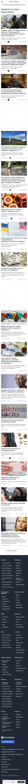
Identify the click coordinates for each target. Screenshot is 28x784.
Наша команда (6, 764)
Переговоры (5, 667)
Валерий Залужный (7, 694)
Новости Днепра (6, 568)
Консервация (19, 717)
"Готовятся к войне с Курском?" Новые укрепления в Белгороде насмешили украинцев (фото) (13, 62)
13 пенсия (5, 714)
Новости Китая (6, 645)
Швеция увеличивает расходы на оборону (13, 504)
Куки (13, 782)
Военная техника (6, 674)
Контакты (4, 761)
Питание (18, 619)
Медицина (18, 573)
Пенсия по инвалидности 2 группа (6, 718)
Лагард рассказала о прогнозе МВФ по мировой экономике (12, 391)
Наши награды (6, 759)
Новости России (6, 640)
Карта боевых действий (6, 661)
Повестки (18, 660)
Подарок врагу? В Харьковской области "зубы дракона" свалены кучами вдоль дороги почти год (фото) (13, 33)
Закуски (18, 727)
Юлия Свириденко (7, 706)
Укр (26, 1)
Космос (4, 619)
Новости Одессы (6, 570)
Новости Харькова (7, 565)
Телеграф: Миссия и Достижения (10, 769)
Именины (18, 696)
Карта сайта (5, 766)
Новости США (6, 637)
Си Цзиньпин (5, 689)
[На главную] (14, 1)
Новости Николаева (7, 587)
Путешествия (19, 642)
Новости (3, 560)
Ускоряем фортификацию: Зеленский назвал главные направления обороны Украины (13, 91)
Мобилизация (19, 657)
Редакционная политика (8, 751)
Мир (2, 632)
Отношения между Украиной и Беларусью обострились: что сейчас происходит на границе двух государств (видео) (13, 179)
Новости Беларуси (7, 647)
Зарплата (18, 563)
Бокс (17, 597)
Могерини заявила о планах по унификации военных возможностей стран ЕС (13, 534)
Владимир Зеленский (5, 683)
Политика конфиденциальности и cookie (12, 749)
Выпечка (18, 714)
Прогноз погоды (20, 584)
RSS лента (5, 772)
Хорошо (21, 782)
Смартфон (5, 627)
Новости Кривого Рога (6, 579)
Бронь (17, 663)
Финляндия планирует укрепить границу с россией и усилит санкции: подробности (13, 148)
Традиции (18, 689)
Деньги (4, 596)
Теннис (18, 600)
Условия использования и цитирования (12, 754)
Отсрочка (18, 665)
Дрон (3, 624)
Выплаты (18, 568)
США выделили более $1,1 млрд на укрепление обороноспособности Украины (14, 239)
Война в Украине (6, 657)
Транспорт (5, 599)
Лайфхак (18, 647)
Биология (4, 622)
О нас (3, 746)
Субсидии (18, 570)
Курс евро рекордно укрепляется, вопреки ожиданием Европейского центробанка (11, 360)
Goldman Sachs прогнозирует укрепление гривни (12, 421)
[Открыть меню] (2, 1)
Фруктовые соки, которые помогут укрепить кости (11, 210)
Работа (18, 565)
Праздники (18, 679)
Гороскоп (18, 635)
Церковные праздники (19, 683)
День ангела (19, 694)
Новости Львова (6, 573)
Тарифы (4, 604)
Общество (18, 560)
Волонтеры (5, 672)
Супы (17, 719)
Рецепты (17, 711)
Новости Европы (6, 635)
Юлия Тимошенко (7, 701)
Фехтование (19, 607)
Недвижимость (6, 601)
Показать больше (11, 550)
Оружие (4, 669)
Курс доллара (5, 606)
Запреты (18, 691)
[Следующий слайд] (26, 4)
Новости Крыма (6, 584)
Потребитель (19, 637)
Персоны (3, 679)
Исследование (20, 627)
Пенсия (3, 711)
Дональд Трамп (6, 686)
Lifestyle (17, 632)
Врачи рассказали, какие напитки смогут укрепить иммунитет (11, 328)
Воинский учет (20, 670)
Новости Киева (6, 563)
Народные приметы (21, 686)
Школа (17, 575)
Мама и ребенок (20, 617)
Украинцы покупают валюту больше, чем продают (12, 269)
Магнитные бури (20, 650)
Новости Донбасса (7, 582)
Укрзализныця (6, 609)
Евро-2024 (19, 605)
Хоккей (18, 602)
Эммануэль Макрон (7, 691)
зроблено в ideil (5, 779)
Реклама (4, 756)
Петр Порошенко (6, 699)
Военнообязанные (21, 668)
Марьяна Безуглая (7, 704)
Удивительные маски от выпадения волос (10, 449)
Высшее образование (19, 579)
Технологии (5, 617)
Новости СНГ (5, 642)
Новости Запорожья (7, 575)
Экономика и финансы (4, 592)
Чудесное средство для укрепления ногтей (10, 478)
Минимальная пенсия (6, 727)
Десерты (18, 722)
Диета (17, 622)
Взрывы (4, 664)
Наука (3, 614)
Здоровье (18, 614)
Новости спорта (19, 592)
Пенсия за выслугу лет (7, 730)
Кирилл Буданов (6, 696)
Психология (19, 624)
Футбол (18, 595)
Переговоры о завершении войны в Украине (14, 4)
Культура (18, 645)
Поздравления (20, 652)
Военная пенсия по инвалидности (7, 723)
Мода (17, 640)
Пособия (18, 582)
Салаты (18, 724)
